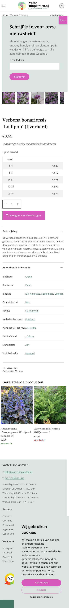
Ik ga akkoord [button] (41, 582)
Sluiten (63, 20)
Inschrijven (19, 76)
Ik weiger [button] (41, 590)
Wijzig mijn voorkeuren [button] (41, 597)
